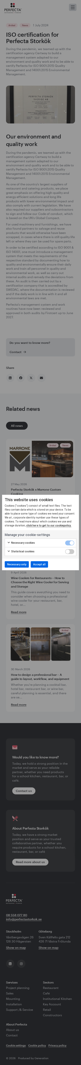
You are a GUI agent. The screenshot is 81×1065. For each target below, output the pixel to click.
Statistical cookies (23, 551)
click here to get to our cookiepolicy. (48, 525)
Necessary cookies (23, 542)
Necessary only (16, 564)
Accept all (39, 564)
